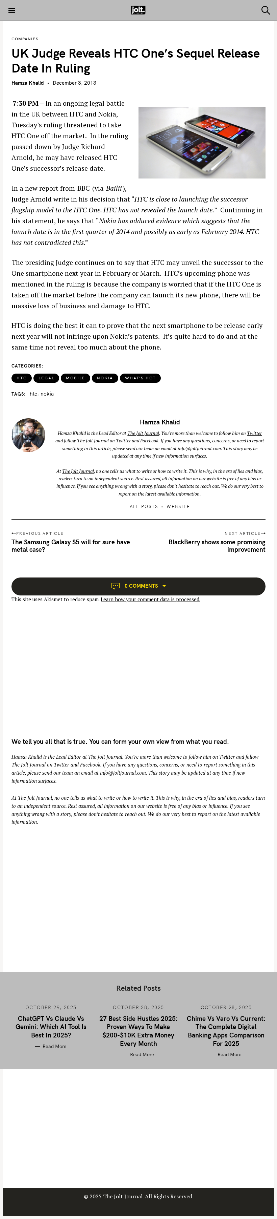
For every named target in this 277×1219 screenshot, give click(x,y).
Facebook (149, 441)
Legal (46, 377)
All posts (144, 506)
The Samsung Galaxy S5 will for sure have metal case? (70, 545)
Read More (54, 1046)
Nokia (105, 377)
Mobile (75, 377)
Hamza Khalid (27, 83)
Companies (24, 38)
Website (178, 506)
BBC (83, 188)
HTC (22, 377)
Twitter (254, 433)
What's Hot (140, 377)
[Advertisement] (68, 676)
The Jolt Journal (143, 433)
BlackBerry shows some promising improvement (217, 545)
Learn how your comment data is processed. (150, 599)
